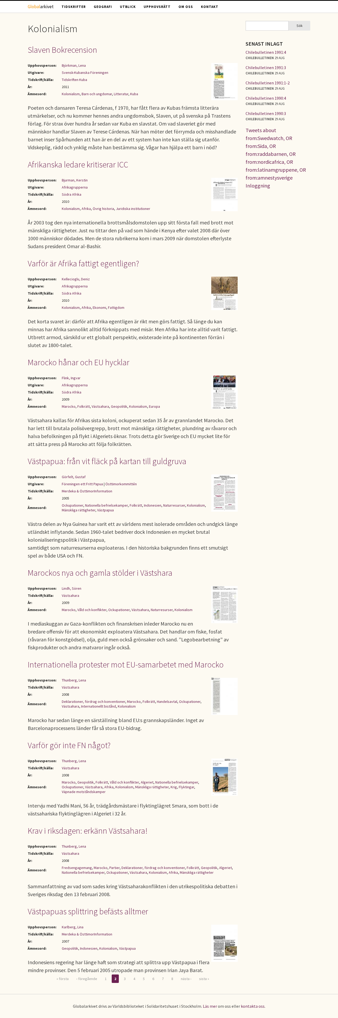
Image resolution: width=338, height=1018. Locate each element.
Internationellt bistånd (98, 706)
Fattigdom (116, 307)
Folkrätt (83, 406)
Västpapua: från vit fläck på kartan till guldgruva (107, 461)
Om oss (186, 6)
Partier (114, 867)
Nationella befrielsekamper (106, 505)
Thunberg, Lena (74, 680)
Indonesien (152, 505)
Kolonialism (71, 94)
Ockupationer (72, 505)
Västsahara (100, 406)
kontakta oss (253, 1006)
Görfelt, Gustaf (74, 476)
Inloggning (258, 185)
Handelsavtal (167, 701)
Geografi (103, 6)
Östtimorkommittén (121, 484)
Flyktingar (186, 787)
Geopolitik (119, 406)
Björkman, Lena (74, 65)
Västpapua (105, 510)
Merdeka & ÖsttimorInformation (87, 491)
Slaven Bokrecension (62, 50)
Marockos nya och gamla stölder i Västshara (100, 573)
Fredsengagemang (77, 867)
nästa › (186, 978)
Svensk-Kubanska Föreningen (85, 72)
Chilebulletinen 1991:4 (266, 52)
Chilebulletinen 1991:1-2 (268, 82)
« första (63, 978)
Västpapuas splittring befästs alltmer (88, 911)
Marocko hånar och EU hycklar (78, 362)
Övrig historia (103, 208)
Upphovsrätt (157, 6)
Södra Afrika (71, 194)
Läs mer (210, 1006)
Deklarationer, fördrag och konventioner (93, 701)
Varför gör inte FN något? (69, 745)
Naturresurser (174, 505)
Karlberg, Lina (72, 927)
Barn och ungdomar (97, 94)
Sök (300, 25)
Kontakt (209, 6)
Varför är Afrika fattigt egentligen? (83, 263)
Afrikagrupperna (75, 187)
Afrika (86, 208)
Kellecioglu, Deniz (76, 279)
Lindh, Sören (71, 588)
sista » (204, 978)
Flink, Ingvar (71, 378)
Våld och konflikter (91, 609)
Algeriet (147, 782)
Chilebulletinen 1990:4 (266, 98)
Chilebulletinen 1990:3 (266, 113)
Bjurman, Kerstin (75, 180)
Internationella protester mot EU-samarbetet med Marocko (126, 664)
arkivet (41, 6)
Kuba (134, 94)
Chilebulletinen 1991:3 (266, 67)
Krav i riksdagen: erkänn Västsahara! (88, 830)
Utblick (128, 6)
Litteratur (121, 94)
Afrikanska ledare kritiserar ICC (78, 164)
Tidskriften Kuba (74, 79)
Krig (174, 787)
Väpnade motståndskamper (84, 791)
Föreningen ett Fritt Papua (82, 484)
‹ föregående (86, 978)
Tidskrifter (74, 6)
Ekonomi (99, 307)
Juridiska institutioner (133, 208)
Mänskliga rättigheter (78, 510)
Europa (154, 406)
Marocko (69, 406)
